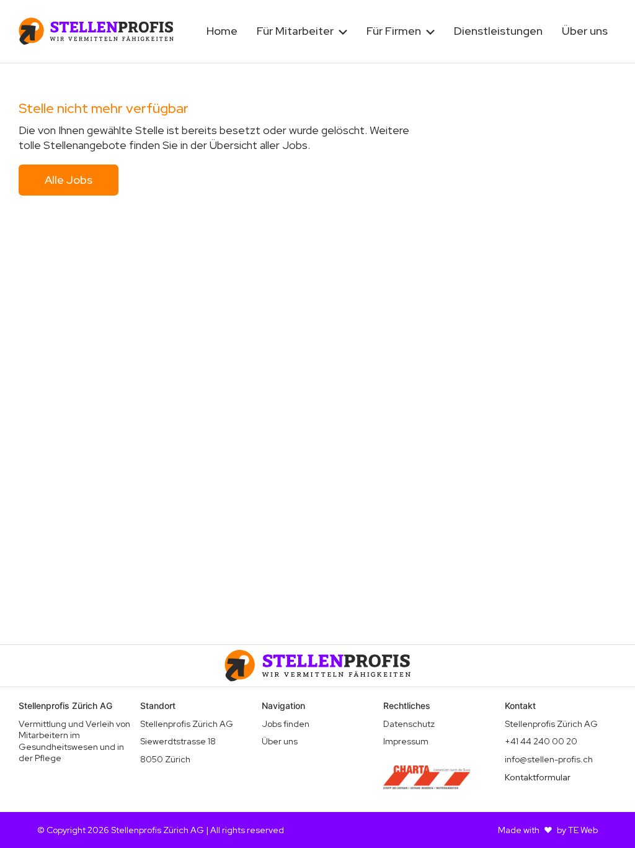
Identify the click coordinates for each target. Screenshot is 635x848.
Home (222, 31)
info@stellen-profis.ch (549, 759)
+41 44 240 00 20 (541, 741)
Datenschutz (409, 723)
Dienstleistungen (498, 31)
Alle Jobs (68, 180)
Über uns (585, 31)
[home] (96, 31)
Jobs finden (285, 723)
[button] (302, 31)
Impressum (406, 741)
